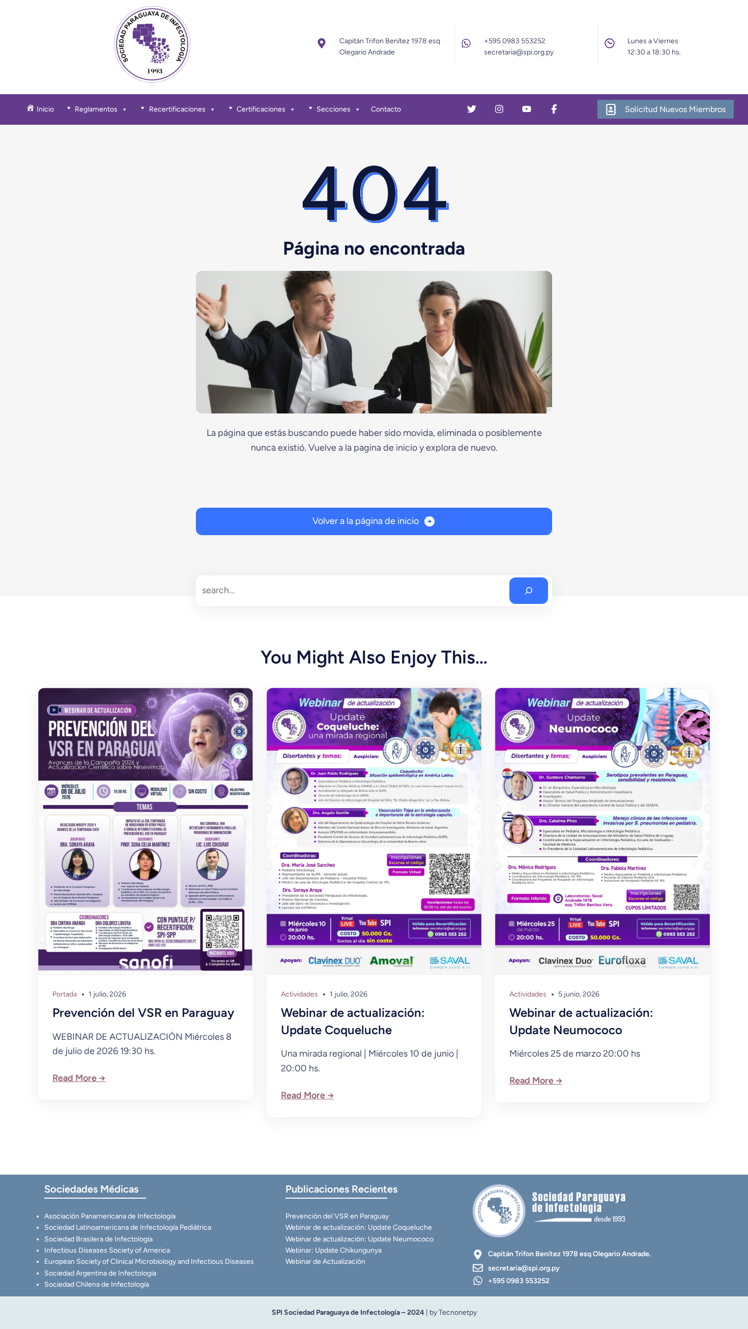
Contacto (386, 109)
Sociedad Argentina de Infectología (100, 1273)
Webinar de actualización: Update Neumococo (581, 1021)
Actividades (299, 994)
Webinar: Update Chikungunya (333, 1250)
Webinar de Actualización (325, 1261)
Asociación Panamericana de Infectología (110, 1216)
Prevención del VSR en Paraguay (143, 1012)
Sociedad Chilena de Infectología (96, 1284)
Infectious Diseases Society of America (107, 1250)
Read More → (78, 1078)
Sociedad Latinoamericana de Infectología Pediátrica (127, 1227)
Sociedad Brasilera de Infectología (98, 1239)
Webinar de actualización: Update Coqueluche (353, 1021)
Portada (64, 994)
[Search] (528, 590)
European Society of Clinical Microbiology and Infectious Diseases (149, 1261)
